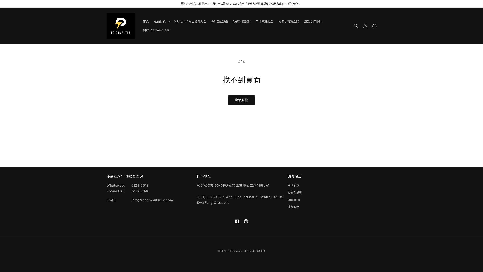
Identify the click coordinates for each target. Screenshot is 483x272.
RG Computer (235, 251)
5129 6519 (140, 185)
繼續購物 (241, 100)
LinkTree (294, 200)
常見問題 (293, 185)
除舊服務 (293, 207)
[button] (162, 21)
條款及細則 (295, 193)
